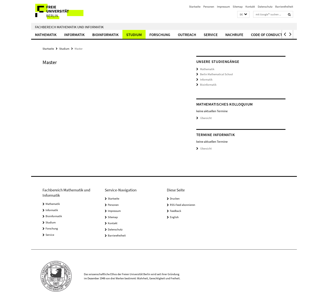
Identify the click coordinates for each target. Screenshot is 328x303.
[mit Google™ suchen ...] (289, 14)
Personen (208, 6)
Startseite (194, 6)
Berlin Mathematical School (216, 74)
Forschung (159, 34)
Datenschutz (265, 6)
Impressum (223, 6)
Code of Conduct (266, 34)
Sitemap (238, 6)
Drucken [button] (175, 198)
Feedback (175, 211)
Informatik (74, 34)
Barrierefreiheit (284, 6)
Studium (134, 34)
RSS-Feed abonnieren (182, 205)
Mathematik (46, 34)
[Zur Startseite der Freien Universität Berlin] (63, 11)
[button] (243, 14)
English (174, 217)
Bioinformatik (105, 34)
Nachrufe (234, 34)
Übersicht (206, 118)
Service (211, 34)
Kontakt (250, 6)
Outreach (187, 34)
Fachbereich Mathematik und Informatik (69, 27)
